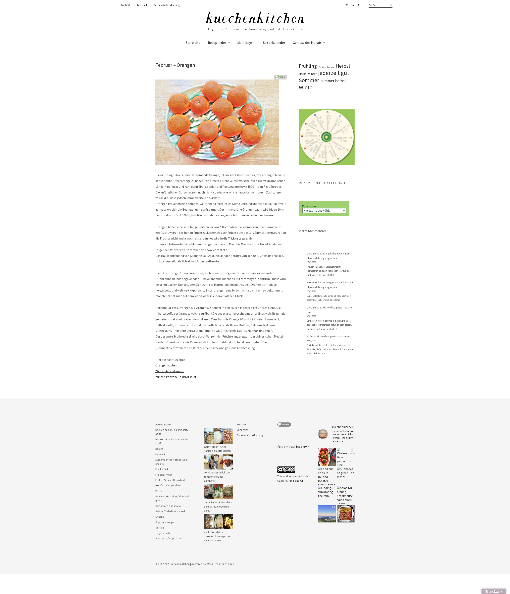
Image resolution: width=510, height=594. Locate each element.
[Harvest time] (327, 457)
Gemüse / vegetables (168, 485)
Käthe (310, 336)
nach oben (228, 564)
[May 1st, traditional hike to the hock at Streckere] (327, 513)
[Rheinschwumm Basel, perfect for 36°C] (346, 457)
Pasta (158, 491)
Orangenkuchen (166, 365)
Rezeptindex (217, 42)
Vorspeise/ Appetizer (168, 538)
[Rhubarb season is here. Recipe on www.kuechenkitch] (346, 513)
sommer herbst (333, 80)
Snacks (159, 516)
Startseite (192, 42)
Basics (159, 449)
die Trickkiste (232, 238)
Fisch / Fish (162, 469)
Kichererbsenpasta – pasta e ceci (334, 336)
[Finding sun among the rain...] (327, 495)
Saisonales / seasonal (168, 506)
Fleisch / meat (163, 474)
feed (353, 5)
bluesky (358, 5)
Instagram (347, 5)
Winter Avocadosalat (169, 371)
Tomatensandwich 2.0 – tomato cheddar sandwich (217, 476)
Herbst (343, 65)
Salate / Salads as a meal (170, 511)
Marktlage (244, 42)
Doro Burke (313, 253)
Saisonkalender (274, 42)
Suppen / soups (164, 522)
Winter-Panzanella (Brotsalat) (176, 377)
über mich (142, 5)
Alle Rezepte (163, 424)
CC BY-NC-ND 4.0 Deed (290, 481)
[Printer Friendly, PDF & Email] (280, 77)
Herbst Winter (308, 74)
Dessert (160, 454)
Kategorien (310, 206)
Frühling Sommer (326, 67)
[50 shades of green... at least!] (346, 476)
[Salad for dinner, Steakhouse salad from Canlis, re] (346, 495)
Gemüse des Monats (307, 42)
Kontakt (125, 5)
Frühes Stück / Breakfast (170, 480)
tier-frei (160, 527)
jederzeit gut (333, 73)
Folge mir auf (293, 447)
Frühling (308, 66)
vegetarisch (162, 533)
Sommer (309, 80)
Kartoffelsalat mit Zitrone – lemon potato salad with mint (217, 536)
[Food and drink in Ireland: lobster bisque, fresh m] (327, 476)
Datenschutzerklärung (167, 5)
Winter (306, 87)
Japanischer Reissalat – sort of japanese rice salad (218, 506)
